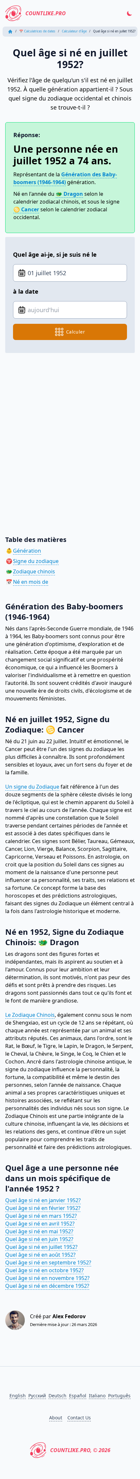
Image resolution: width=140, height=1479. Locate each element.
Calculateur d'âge (74, 31)
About (55, 1417)
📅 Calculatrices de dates (37, 31)
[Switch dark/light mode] (129, 13)
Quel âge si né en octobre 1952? (44, 1270)
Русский (37, 1395)
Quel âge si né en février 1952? (42, 1208)
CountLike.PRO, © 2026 (80, 1450)
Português (119, 1395)
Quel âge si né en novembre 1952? (47, 1278)
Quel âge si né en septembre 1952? (48, 1262)
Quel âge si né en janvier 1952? (43, 1200)
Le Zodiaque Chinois (30, 1014)
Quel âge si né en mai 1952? (39, 1231)
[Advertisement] (70, 439)
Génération (27, 550)
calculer (75, 332)
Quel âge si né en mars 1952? (41, 1215)
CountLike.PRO (45, 13)
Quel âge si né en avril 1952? (40, 1223)
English (17, 1395)
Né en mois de (30, 581)
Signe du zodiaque (36, 561)
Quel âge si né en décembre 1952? (47, 1285)
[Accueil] (10, 31)
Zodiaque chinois (34, 571)
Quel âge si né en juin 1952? (39, 1239)
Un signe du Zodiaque (32, 786)
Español (77, 1395)
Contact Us (79, 1417)
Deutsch (57, 1395)
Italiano (97, 1395)
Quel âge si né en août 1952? (40, 1254)
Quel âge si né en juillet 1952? (41, 1246)
